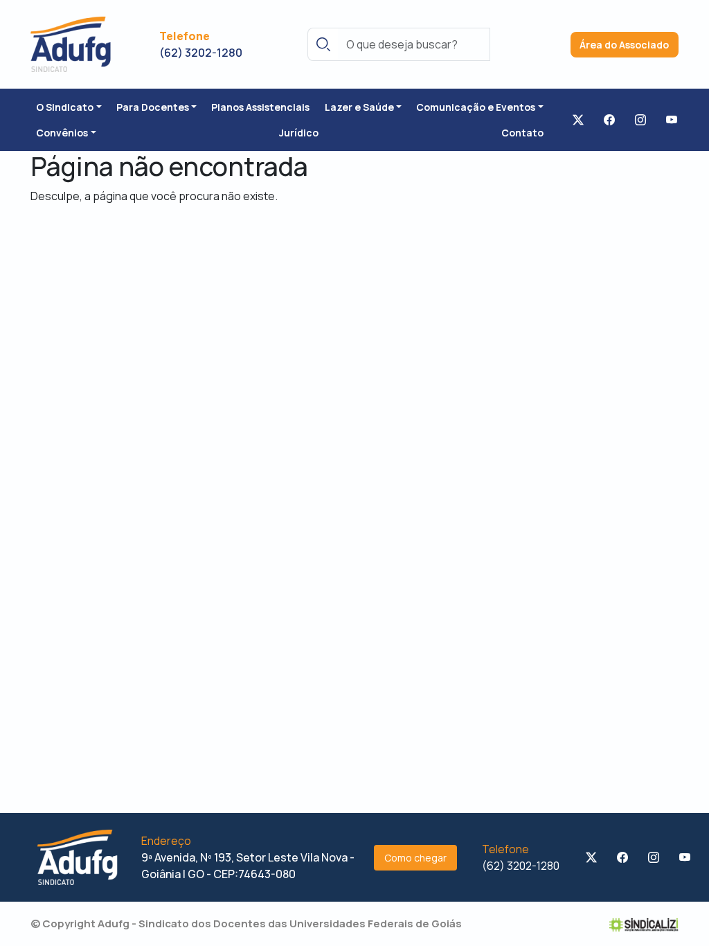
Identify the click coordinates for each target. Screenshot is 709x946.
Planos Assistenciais (260, 107)
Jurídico (298, 132)
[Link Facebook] (609, 120)
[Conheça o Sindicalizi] (644, 924)
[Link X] (578, 120)
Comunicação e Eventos (475, 107)
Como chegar (415, 857)
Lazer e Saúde (359, 107)
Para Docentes (152, 107)
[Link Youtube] (672, 120)
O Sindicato (64, 107)
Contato (522, 132)
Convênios (62, 132)
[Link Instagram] (640, 120)
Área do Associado (624, 44)
